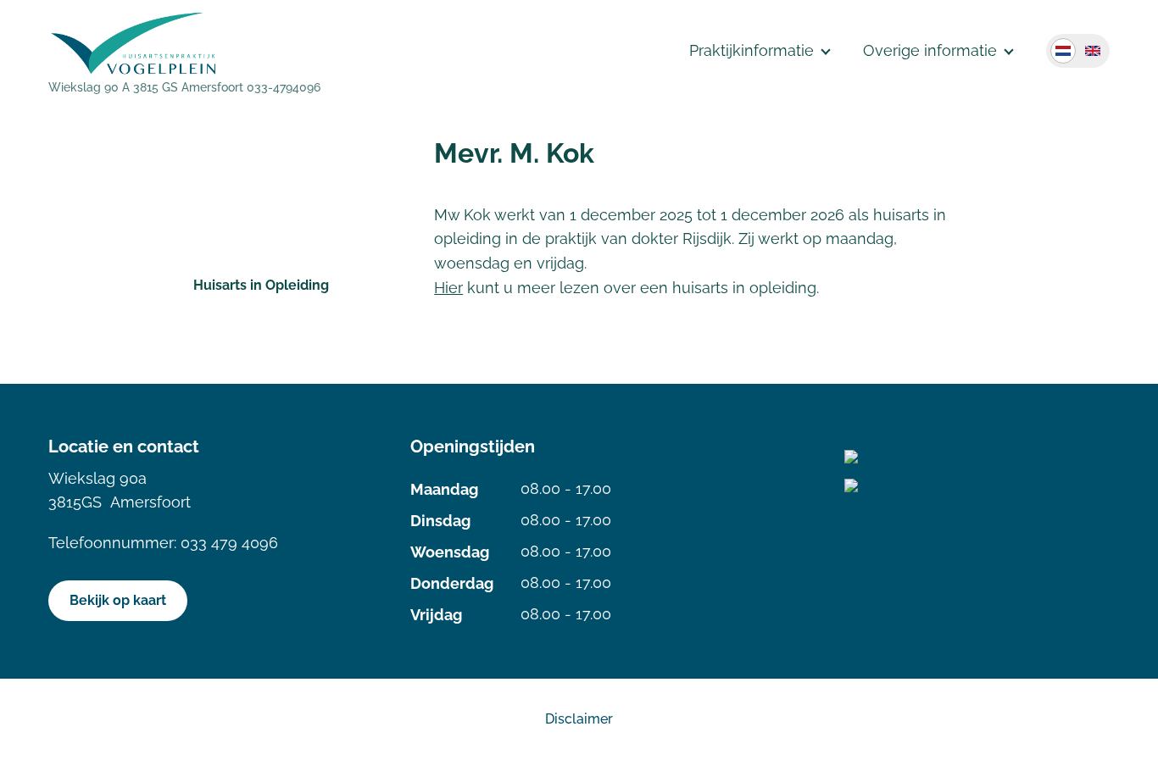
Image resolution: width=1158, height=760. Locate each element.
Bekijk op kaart (118, 600)
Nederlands (1063, 51)
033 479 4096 (229, 543)
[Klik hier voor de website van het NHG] (977, 485)
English (1092, 51)
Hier (448, 288)
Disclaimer (579, 719)
